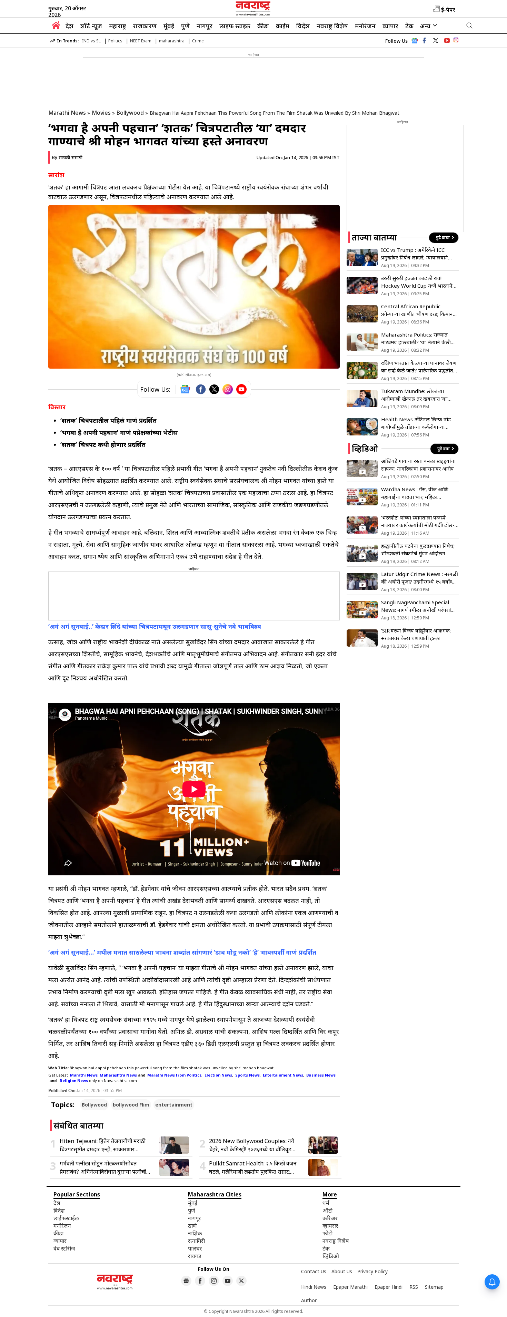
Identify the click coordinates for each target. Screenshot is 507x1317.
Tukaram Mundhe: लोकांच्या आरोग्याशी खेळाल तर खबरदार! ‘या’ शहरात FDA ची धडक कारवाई (414, 395)
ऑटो (327, 1210)
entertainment (173, 1104)
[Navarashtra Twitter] (241, 1281)
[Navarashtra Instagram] (456, 41)
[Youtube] (241, 389)
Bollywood (130, 112)
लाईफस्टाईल (66, 1218)
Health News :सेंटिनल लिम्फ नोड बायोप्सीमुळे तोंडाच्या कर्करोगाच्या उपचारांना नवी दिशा (416, 423)
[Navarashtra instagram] (214, 1281)
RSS (413, 1287)
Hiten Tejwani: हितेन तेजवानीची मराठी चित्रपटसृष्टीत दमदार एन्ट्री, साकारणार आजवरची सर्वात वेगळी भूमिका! (103, 1145)
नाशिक (195, 1233)
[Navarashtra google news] (186, 1281)
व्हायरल (330, 1225)
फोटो (327, 1233)
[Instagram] (228, 389)
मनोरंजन (365, 26)
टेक (409, 26)
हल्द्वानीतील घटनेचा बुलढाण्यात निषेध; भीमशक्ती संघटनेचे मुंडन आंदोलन (418, 549)
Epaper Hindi (388, 1287)
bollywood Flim (131, 1104)
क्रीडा (263, 26)
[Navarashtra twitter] (435, 40)
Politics (115, 41)
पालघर (195, 1248)
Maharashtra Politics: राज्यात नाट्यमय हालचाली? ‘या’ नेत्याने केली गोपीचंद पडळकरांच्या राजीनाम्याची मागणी (416, 338)
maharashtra (172, 41)
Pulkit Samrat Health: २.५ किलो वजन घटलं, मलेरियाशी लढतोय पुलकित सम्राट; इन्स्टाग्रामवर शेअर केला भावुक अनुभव (253, 1168)
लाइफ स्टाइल (234, 26)
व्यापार (390, 26)
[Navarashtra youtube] (447, 40)
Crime (198, 41)
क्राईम (282, 26)
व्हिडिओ (330, 1256)
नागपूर (204, 26)
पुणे (185, 26)
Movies (101, 112)
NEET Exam (140, 41)
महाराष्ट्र (117, 26)
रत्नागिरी (196, 1241)
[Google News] (414, 42)
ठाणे (192, 1225)
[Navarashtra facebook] (424, 40)
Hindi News (313, 1287)
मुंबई (168, 26)
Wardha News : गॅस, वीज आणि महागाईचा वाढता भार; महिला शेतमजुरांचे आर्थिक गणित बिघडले (414, 493)
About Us (341, 1271)
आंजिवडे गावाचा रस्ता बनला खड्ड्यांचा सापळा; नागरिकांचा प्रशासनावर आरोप (418, 464)
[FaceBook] (201, 389)
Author (309, 1300)
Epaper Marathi (350, 1287)
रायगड (194, 1256)
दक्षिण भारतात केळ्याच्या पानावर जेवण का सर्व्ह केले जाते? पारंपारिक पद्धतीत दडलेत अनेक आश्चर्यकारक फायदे (418, 366)
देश (69, 26)
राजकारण (145, 26)
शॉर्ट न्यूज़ (91, 26)
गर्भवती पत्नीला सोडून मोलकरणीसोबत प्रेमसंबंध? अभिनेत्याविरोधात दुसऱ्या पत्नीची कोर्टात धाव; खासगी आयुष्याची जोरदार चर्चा (103, 1168)
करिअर (330, 1218)
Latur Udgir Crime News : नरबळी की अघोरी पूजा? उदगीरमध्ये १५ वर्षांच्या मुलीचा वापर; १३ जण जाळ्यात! (419, 577)
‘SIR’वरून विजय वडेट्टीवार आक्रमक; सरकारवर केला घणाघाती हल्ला (416, 634)
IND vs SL (91, 41)
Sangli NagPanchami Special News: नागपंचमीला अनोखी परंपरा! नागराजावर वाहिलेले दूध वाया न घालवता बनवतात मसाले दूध (416, 606)
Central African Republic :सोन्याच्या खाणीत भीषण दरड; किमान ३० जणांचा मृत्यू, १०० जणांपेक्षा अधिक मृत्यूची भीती (418, 310)
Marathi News (67, 112)
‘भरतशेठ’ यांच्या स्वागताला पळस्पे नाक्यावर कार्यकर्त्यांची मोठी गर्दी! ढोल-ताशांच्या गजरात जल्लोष (418, 521)
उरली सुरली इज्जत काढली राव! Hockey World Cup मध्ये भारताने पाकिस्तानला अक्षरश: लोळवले (417, 282)
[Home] (56, 27)
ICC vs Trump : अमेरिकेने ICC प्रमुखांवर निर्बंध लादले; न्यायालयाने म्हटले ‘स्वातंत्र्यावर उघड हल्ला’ (414, 253)
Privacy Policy (372, 1271)
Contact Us (313, 1271)
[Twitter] (214, 389)
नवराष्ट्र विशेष (332, 26)
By (67, 157)
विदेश (303, 26)
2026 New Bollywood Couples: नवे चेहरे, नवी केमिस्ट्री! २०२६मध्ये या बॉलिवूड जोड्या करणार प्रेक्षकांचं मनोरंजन (251, 1145)
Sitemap (434, 1287)
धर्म (325, 1203)
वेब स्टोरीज (64, 1248)
